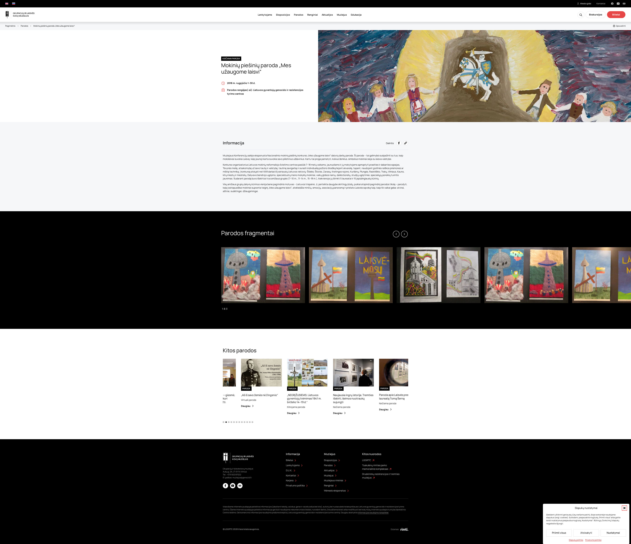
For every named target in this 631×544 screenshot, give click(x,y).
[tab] (223, 422)
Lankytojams (265, 14)
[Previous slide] (396, 234)
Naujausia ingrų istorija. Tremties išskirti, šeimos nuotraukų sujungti (333, 398)
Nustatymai (613, 532)
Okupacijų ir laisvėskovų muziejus (24, 14)
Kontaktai (600, 3)
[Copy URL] (405, 143)
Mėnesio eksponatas (335, 490)
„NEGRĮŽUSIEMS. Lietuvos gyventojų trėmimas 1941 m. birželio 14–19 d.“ (284, 398)
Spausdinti (621, 25)
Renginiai (312, 14)
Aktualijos (327, 14)
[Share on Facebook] (399, 143)
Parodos (298, 14)
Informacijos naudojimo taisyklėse (373, 512)
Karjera (289, 480)
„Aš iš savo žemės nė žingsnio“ (239, 395)
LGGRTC (366, 460)
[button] (624, 508)
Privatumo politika (593, 540)
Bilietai (616, 14)
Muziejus (342, 14)
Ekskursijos (595, 14)
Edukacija (356, 14)
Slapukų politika (576, 540)
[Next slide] (404, 234)
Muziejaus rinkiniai (333, 480)
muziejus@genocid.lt (242, 477)
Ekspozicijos (283, 14)
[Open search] (580, 15)
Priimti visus (559, 532)
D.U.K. (289, 470)
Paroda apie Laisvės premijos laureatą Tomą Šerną (377, 396)
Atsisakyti (586, 532)
